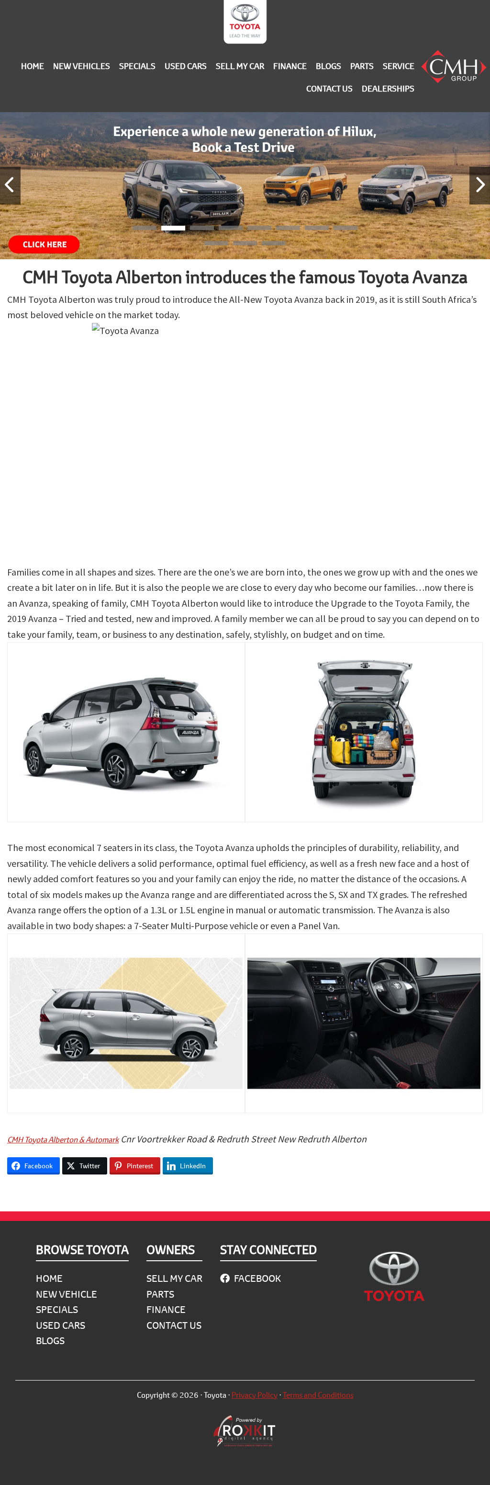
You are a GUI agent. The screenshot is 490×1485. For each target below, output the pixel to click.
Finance (166, 1309)
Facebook (256, 1278)
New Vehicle (66, 1294)
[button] (144, 229)
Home (49, 1278)
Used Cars (60, 1325)
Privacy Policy (255, 1395)
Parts (160, 1294)
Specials (57, 1309)
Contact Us (173, 1325)
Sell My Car (174, 1278)
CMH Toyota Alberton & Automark (63, 1139)
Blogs (50, 1340)
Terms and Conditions (318, 1395)
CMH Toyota (245, 24)
